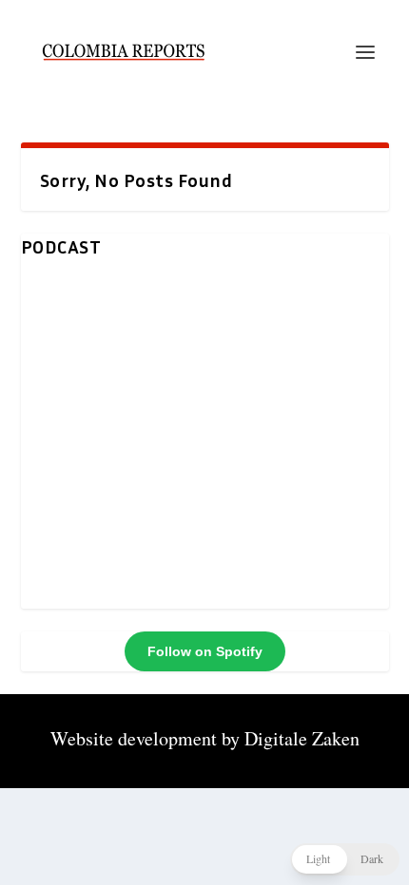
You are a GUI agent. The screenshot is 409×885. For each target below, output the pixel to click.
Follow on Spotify (205, 651)
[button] (344, 859)
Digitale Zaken (302, 738)
